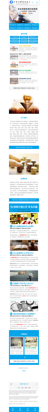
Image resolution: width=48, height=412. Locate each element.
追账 (23, 397)
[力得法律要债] (20, 2)
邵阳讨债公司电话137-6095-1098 (24, 88)
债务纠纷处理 (24, 39)
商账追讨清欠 (33, 37)
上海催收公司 (35, 401)
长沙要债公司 (25, 401)
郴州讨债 (35, 390)
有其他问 (27, 396)
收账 (19, 397)
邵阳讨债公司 (12, 24)
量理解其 (35, 397)
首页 (22, 387)
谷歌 (24, 403)
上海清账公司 (16, 401)
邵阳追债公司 (35, 24)
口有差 (21, 397)
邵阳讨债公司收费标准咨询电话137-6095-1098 (24, 200)
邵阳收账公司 (20, 28)
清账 (15, 397)
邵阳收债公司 (27, 24)
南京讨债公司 (16, 403)
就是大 (37, 396)
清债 (30, 396)
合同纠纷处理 (24, 42)
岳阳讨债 (28, 390)
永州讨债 (18, 390)
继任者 (26, 397)
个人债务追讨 (14, 37)
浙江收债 (22, 396)
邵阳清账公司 (35, 28)
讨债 (9, 396)
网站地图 (20, 403)
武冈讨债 (10, 394)
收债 (20, 396)
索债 (28, 397)
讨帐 (33, 397)
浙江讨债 (12, 396)
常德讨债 (22, 390)
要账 (9, 397)
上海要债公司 (21, 401)
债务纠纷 (30, 397)
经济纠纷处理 (14, 42)
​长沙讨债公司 (30, 401)
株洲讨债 (25, 390)
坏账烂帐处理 (33, 42)
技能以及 (32, 396)
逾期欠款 (12, 397)
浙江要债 (17, 396)
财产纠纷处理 (33, 39)
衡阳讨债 (15, 390)
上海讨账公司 (11, 401)
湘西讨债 (17, 394)
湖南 (26, 387)
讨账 (35, 396)
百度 (22, 403)
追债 (25, 396)
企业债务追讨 (24, 37)
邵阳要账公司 (27, 28)
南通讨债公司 (11, 403)
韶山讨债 (13, 394)
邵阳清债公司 (12, 28)
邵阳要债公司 (20, 24)
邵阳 (29, 387)
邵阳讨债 (32, 390)
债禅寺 (17, 397)
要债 (15, 396)
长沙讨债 (12, 390)
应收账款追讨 (14, 39)
